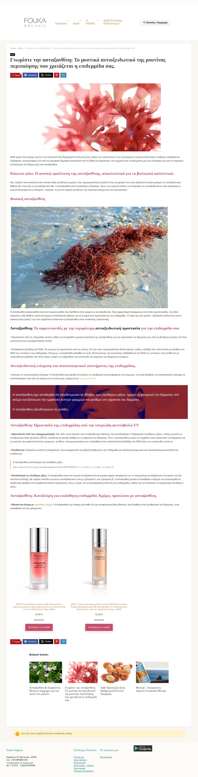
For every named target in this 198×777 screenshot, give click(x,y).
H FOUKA (90, 22)
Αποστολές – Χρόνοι (84, 765)
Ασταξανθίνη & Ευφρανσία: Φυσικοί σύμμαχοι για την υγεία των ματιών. (45, 690)
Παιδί (76, 23)
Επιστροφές (79, 768)
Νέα (20, 48)
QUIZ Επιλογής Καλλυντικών (112, 22)
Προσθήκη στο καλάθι (39, 627)
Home (13, 48)
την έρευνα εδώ (88, 378)
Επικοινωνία (80, 762)
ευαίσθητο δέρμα (43, 504)
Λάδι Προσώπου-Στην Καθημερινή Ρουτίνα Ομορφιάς (112, 690)
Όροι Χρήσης (80, 760)
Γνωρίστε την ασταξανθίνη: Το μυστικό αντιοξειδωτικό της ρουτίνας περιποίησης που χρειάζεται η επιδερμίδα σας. (81, 694)
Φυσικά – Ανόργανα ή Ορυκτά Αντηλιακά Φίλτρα (151, 689)
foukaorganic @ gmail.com (20, 762)
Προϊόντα (61, 23)
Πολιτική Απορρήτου (84, 771)
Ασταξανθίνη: (22, 328)
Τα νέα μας (79, 757)
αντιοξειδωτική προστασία (117, 328)
